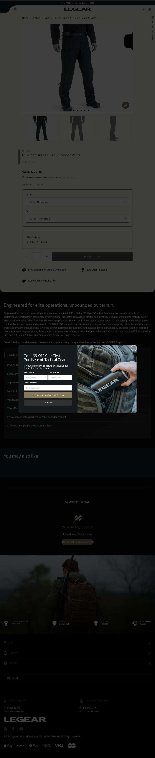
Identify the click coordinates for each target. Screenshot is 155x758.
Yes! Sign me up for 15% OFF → (48, 395)
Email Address (30, 382)
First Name (29, 372)
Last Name (53, 372)
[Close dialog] (134, 348)
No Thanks (48, 402)
